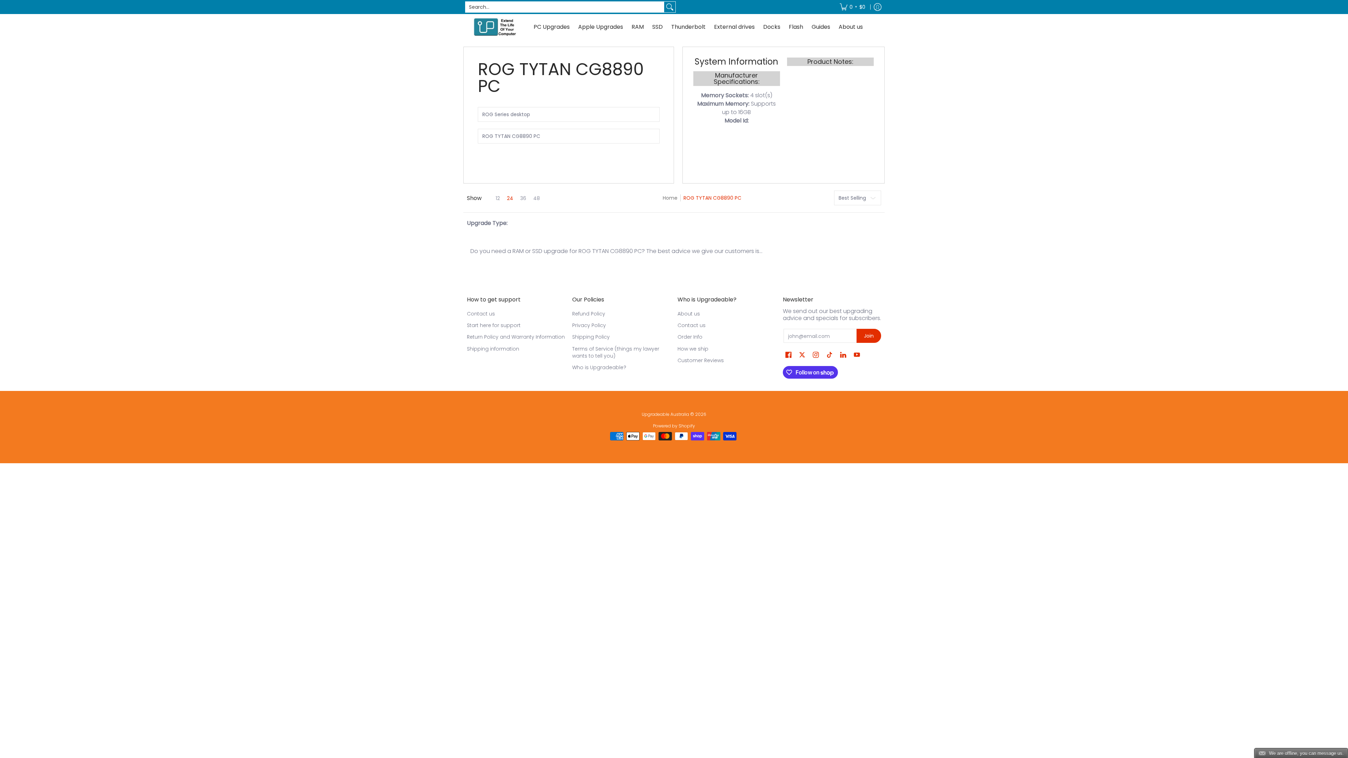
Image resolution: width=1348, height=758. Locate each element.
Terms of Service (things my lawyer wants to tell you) (615, 352)
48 (536, 198)
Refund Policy (588, 313)
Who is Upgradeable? (599, 367)
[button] (788, 355)
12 (498, 198)
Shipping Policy (591, 336)
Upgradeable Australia (665, 414)
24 (510, 198)
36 (523, 198)
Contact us (481, 313)
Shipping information (493, 348)
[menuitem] (852, 7)
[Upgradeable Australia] (495, 27)
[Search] (669, 7)
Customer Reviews (701, 360)
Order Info (690, 336)
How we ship (693, 348)
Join (869, 335)
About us (689, 313)
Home (670, 197)
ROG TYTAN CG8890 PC (712, 197)
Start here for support (494, 325)
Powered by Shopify (674, 426)
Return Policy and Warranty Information (516, 336)
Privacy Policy (589, 325)
